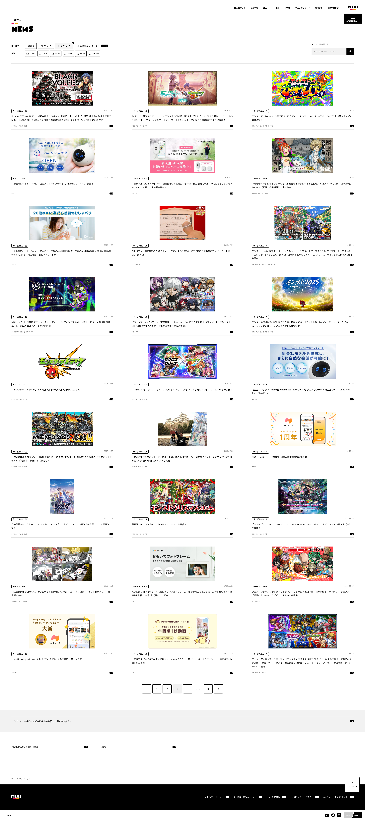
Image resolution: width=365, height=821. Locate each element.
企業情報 (254, 7)
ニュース (266, 7)
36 (208, 688)
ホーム (13, 779)
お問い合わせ (333, 7)
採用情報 (318, 7)
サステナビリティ (302, 7)
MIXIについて (240, 7)
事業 (277, 7)
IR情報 (287, 7)
